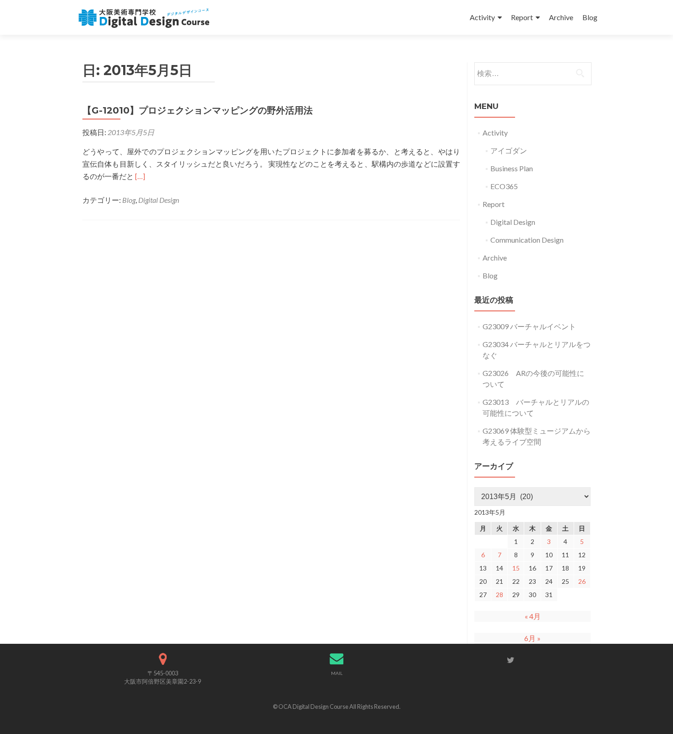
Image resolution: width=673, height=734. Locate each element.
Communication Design (527, 239)
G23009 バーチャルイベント (529, 326)
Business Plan (511, 168)
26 (582, 581)
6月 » (532, 638)
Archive (561, 17)
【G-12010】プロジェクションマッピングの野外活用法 (197, 110)
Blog (589, 17)
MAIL (336, 673)
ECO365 (504, 186)
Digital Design (158, 200)
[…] (140, 176)
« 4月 (533, 616)
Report (522, 17)
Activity (482, 17)
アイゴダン (508, 150)
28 (499, 594)
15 (516, 568)
